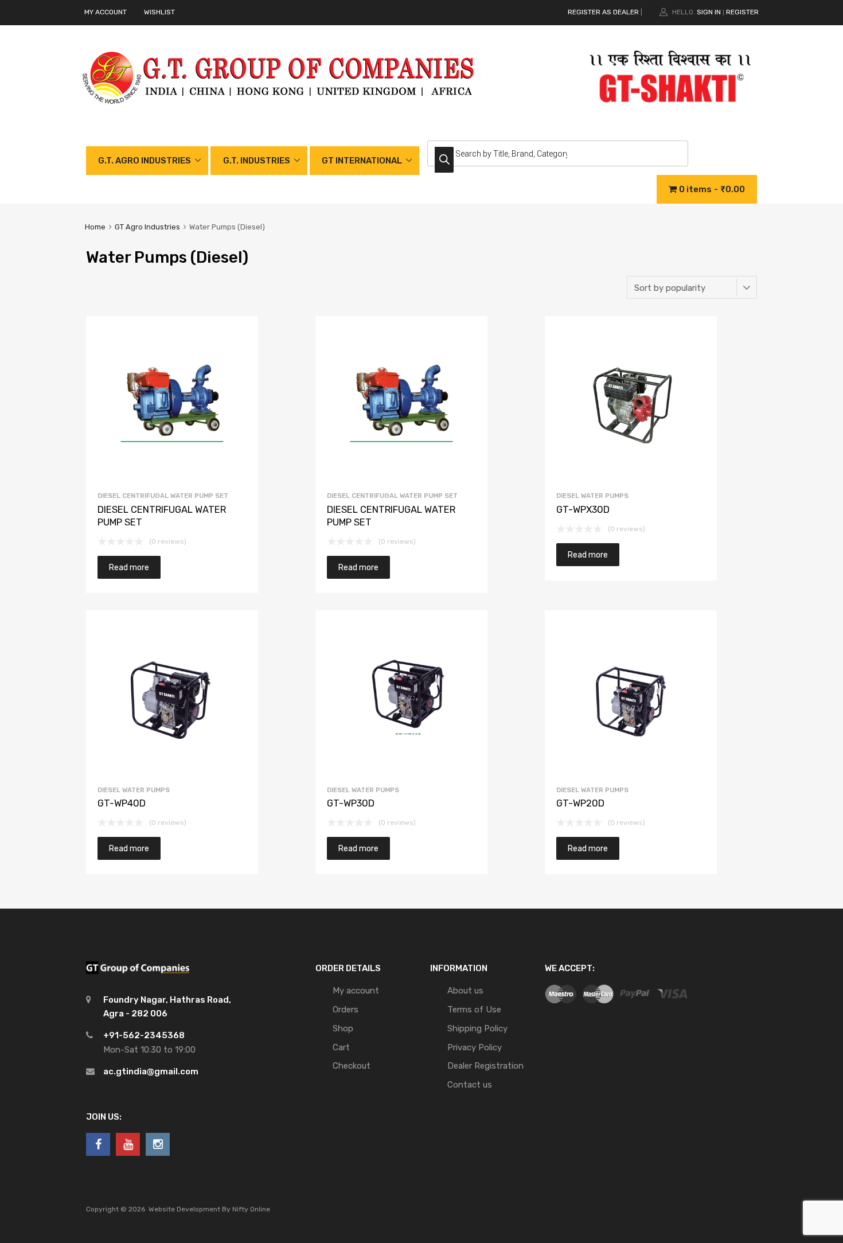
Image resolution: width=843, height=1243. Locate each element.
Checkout (351, 1066)
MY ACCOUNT (105, 12)
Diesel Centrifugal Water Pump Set (162, 496)
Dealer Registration (485, 1066)
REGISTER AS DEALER (603, 12)
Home (95, 227)
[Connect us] (98, 1144)
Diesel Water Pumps (592, 496)
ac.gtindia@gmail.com (150, 1071)
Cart (341, 1047)
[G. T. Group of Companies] (279, 116)
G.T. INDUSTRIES (256, 160)
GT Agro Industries (147, 227)
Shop (343, 1028)
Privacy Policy (474, 1047)
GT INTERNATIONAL (362, 160)
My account (356, 990)
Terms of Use (474, 1009)
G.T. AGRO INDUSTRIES (144, 160)
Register (742, 12)
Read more (129, 567)
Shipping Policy (477, 1028)
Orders (345, 1009)
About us (465, 990)
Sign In (709, 12)
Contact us (469, 1085)
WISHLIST (159, 12)
